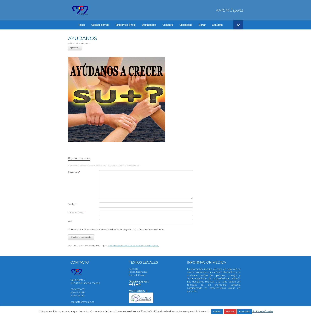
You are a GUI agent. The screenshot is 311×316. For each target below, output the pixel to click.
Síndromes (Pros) (126, 24)
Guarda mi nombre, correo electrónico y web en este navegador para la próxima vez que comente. (117, 229)
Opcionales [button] (244, 311)
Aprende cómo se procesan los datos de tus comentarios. (133, 245)
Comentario (74, 172)
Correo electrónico (76, 212)
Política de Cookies (137, 275)
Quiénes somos (100, 24)
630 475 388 (77, 292)
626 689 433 (77, 289)
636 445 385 (77, 295)
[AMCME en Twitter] (130, 284)
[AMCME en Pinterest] (132, 284)
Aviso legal (133, 268)
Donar (202, 24)
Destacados (149, 24)
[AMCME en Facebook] (135, 284)
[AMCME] (80, 10)
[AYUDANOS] (116, 141)
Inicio (82, 24)
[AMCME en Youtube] (137, 284)
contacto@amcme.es (82, 301)
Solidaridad (185, 24)
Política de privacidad (138, 272)
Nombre (72, 204)
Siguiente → (75, 47)
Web (70, 221)
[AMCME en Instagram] (139, 284)
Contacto (217, 24)
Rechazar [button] (230, 311)
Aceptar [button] (217, 311)
